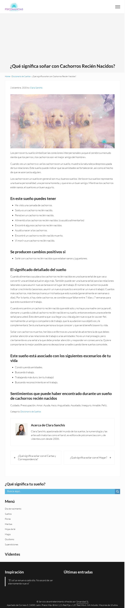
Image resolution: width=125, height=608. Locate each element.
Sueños (8, 514)
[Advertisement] (62, 40)
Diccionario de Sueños (21, 76)
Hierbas (8, 524)
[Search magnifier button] (117, 491)
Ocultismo (9, 539)
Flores (8, 519)
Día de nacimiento (13, 508)
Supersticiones (11, 544)
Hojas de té (10, 529)
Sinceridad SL (82, 601)
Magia (8, 534)
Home (7, 76)
